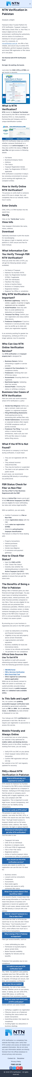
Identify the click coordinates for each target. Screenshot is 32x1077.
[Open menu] (30, 3)
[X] (14, 1068)
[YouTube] (17, 1068)
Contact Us (11, 1058)
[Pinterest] (21, 1068)
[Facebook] (11, 1068)
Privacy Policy (16, 1061)
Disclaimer (20, 1058)
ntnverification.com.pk (9, 43)
